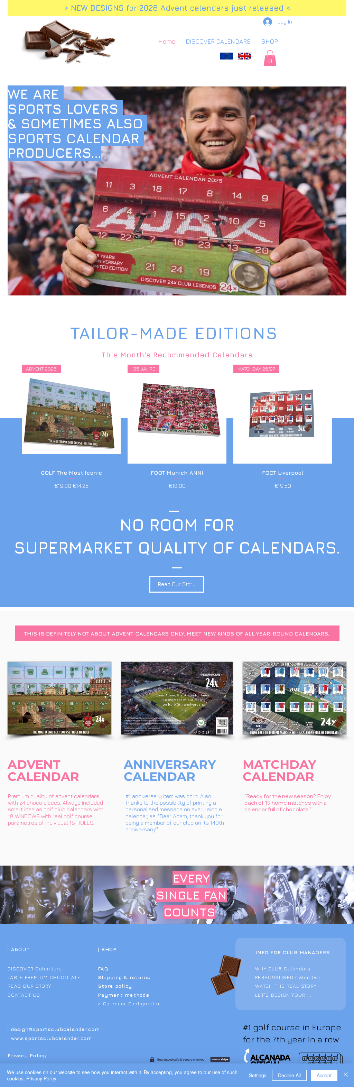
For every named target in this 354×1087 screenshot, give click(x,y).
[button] (270, 58)
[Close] (346, 1075)
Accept (324, 1075)
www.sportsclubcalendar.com (51, 1038)
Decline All (289, 1075)
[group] (177, 427)
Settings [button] (258, 1075)
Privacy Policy (41, 1078)
